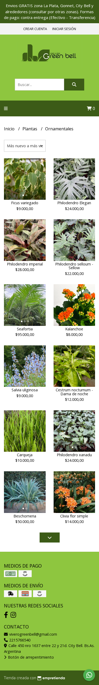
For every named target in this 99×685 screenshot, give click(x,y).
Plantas (30, 129)
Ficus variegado (24, 202)
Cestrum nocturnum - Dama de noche (74, 391)
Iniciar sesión (64, 28)
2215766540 (19, 640)
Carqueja (24, 454)
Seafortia (25, 328)
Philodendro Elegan (74, 202)
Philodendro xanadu (74, 454)
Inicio (10, 129)
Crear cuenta (35, 28)
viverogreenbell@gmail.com (32, 634)
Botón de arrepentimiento (30, 657)
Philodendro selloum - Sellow (74, 265)
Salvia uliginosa (25, 389)
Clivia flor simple (74, 515)
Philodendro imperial (25, 264)
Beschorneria (24, 515)
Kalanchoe (74, 328)
